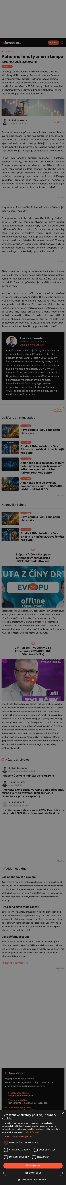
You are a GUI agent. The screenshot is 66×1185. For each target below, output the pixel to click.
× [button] (62, 1113)
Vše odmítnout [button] (33, 1173)
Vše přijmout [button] (33, 1165)
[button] (33, 1136)
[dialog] (33, 1147)
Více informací (32, 1132)
